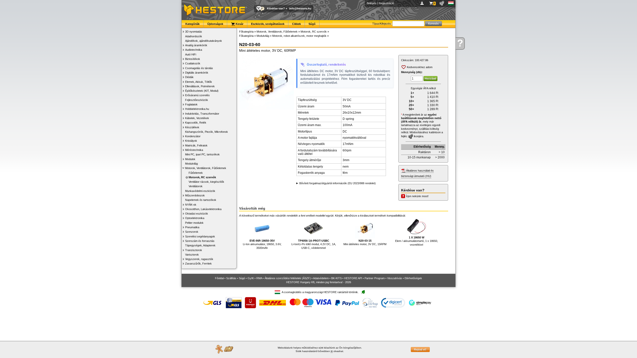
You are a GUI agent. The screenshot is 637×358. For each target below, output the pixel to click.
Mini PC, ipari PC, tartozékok (202, 154)
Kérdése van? (276, 8)
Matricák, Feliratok (196, 145)
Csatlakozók (192, 63)
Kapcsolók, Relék (195, 122)
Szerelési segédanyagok (200, 236)
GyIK (251, 278)
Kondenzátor (193, 136)
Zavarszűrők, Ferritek (198, 263)
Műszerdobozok (195, 195)
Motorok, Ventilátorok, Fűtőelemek (205, 168)
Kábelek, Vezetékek (197, 118)
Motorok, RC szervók (202, 177)
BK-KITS (336, 278)
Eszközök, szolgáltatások (267, 23)
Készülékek (192, 127)
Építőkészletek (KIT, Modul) (201, 90)
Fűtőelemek (196, 172)
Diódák (189, 77)
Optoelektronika (194, 218)
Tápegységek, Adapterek (200, 245)
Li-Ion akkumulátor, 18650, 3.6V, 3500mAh (262, 244)
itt (332, 351)
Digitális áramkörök (196, 72)
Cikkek (296, 23)
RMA (259, 278)
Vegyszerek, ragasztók (199, 259)
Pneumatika (192, 227)
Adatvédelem (321, 278)
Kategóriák (192, 23)
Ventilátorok (196, 186)
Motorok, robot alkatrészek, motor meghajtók (299, 35)
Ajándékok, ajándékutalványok (203, 40)
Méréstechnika (194, 149)
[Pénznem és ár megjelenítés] (442, 3)
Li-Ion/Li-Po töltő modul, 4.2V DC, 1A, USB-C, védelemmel (313, 244)
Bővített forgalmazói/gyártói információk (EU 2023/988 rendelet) (337, 183)
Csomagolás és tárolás (199, 68)
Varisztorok (192, 254)
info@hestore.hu (300, 8)
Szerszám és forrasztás (199, 240)
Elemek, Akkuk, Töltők (198, 81)
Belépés (371, 3)
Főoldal (219, 278)
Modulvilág (191, 163)
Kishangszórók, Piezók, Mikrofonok (206, 131)
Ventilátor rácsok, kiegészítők (206, 181)
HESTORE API (353, 278)
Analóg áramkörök (196, 45)
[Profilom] (423, 3)
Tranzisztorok (193, 250)
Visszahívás (394, 278)
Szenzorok (191, 231)
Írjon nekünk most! (417, 196)
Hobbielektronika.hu (197, 108)
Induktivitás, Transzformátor (202, 113)
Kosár (239, 23)
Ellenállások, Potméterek (200, 86)
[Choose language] (451, 3)
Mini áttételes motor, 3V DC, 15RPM (364, 242)
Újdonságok (215, 23)
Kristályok (191, 140)
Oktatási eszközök (196, 213)
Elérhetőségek (413, 278)
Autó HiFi (190, 54)
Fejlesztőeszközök (196, 99)
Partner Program (375, 278)
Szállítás (231, 278)
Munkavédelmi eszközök (200, 190)
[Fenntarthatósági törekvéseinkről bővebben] (363, 292)
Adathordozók (193, 36)
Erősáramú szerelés (197, 95)
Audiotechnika (193, 49)
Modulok (190, 159)
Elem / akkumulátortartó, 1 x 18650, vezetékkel (416, 241)
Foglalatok (191, 104)
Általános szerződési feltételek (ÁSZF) (288, 278)
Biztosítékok (192, 58)
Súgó (312, 23)
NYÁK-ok (190, 204)
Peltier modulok (194, 222)
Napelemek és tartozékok (200, 199)
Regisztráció (386, 3)
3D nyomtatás (193, 31)
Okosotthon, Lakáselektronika (203, 209)
